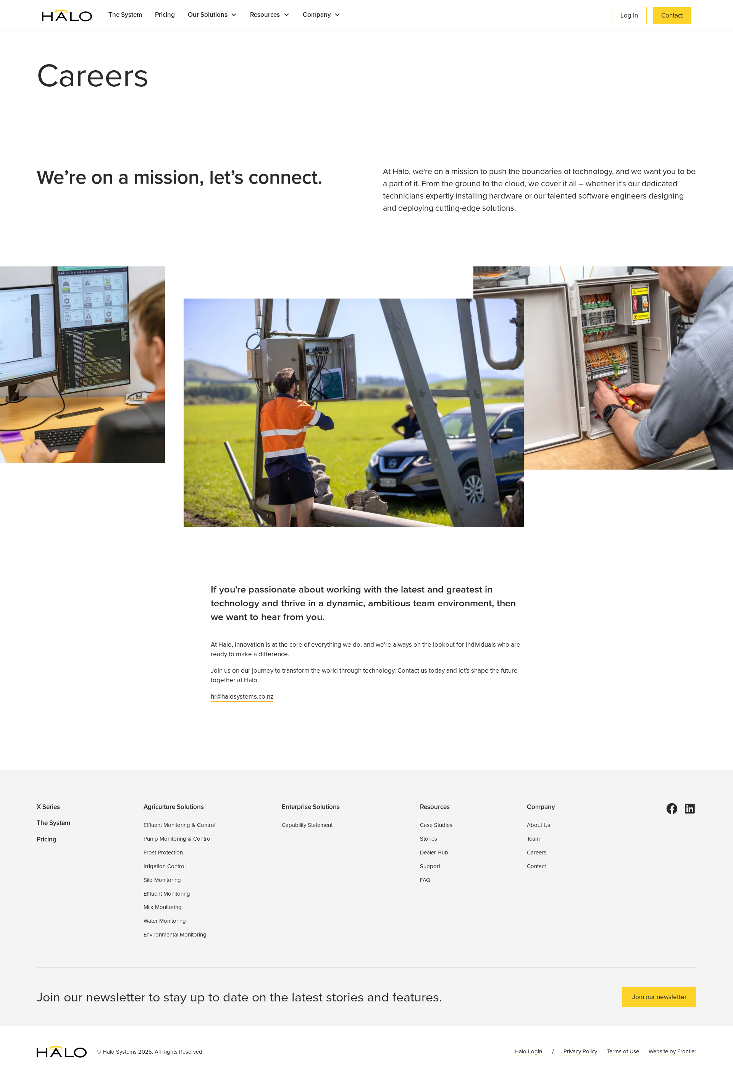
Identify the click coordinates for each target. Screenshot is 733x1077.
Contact (672, 15)
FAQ (425, 880)
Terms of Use (623, 1051)
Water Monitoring (165, 921)
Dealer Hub (434, 852)
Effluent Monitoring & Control (179, 825)
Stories (428, 839)
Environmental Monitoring (175, 934)
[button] (212, 15)
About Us (538, 825)
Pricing (165, 14)
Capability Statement (307, 825)
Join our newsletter (659, 997)
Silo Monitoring (162, 880)
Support (430, 866)
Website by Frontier (672, 1051)
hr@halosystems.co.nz (242, 696)
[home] (67, 15)
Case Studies (436, 825)
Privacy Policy (580, 1051)
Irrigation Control (165, 866)
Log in (629, 15)
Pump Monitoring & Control (178, 839)
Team (533, 839)
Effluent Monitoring (167, 894)
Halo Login (528, 1051)
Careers (536, 852)
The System (125, 14)
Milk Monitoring (163, 907)
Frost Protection (163, 852)
